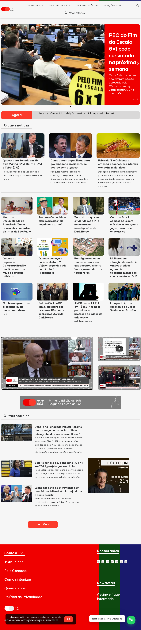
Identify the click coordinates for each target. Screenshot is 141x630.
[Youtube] (98, 561)
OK (68, 619)
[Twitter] (112, 561)
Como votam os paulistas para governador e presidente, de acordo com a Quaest (70, 164)
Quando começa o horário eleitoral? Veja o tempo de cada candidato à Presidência (53, 265)
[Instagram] (107, 561)
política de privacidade (39, 621)
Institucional (14, 562)
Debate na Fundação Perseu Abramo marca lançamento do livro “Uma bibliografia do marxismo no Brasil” (58, 431)
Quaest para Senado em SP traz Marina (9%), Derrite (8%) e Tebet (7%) (22, 164)
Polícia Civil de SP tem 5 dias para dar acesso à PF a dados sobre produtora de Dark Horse (52, 310)
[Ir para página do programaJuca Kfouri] (108, 491)
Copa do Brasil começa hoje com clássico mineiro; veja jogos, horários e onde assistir (124, 224)
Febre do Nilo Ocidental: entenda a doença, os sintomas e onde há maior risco (118, 164)
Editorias (34, 6)
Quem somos (15, 588)
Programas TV (58, 6)
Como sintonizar (17, 579)
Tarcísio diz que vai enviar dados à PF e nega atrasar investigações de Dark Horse (87, 224)
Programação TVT (87, 6)
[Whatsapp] (102, 561)
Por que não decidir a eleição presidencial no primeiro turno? (52, 221)
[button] (137, 5)
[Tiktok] (121, 561)
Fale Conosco (15, 571)
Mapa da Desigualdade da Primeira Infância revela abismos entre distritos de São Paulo (17, 224)
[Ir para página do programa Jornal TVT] (70, 408)
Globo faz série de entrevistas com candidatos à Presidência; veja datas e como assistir (58, 491)
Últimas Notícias (75, 13)
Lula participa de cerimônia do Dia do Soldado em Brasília (123, 307)
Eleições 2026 (113, 6)
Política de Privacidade (23, 597)
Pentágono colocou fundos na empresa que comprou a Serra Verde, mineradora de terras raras (88, 265)
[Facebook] (116, 561)
